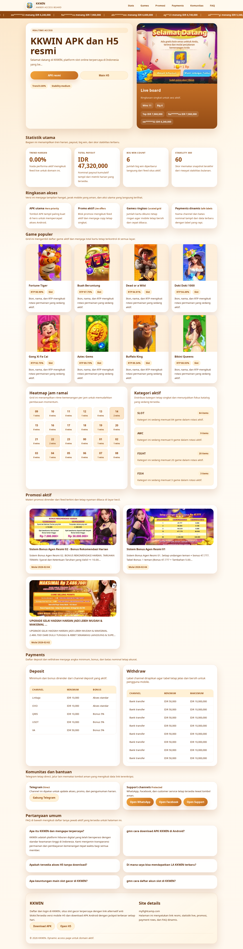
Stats (131, 5)
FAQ (212, 5)
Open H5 (65, 926)
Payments (178, 5)
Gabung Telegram (44, 797)
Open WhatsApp (140, 802)
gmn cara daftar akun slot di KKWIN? (151, 881)
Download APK (42, 926)
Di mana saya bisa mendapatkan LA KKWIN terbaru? (161, 865)
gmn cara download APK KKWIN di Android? (156, 831)
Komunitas (196, 5)
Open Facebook (168, 802)
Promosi (160, 5)
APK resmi (54, 75)
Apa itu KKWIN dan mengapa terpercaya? (56, 831)
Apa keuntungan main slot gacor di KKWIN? (58, 881)
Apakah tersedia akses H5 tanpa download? (58, 865)
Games (145, 5)
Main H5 (104, 75)
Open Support (195, 802)
